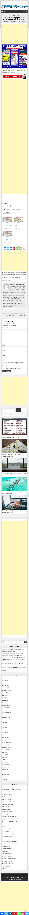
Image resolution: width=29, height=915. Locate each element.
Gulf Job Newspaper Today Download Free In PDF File (14, 18)
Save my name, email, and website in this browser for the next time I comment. (13, 363)
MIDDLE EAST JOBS (7, 843)
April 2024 (5, 700)
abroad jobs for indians (8, 275)
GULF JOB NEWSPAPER (15, 15)
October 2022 (5, 744)
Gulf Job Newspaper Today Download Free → (14, 313)
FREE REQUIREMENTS (8, 816)
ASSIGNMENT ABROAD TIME (9, 789)
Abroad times (17, 275)
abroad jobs (11, 274)
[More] (20, 248)
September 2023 (6, 717)
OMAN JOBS (5, 848)
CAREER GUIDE (6, 806)
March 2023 (5, 732)
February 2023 (6, 734)
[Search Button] (26, 11)
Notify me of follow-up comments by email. (14, 366)
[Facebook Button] (24, 11)
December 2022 (6, 739)
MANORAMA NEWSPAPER (9, 841)
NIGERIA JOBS (6, 846)
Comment (5, 327)
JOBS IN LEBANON (7, 834)
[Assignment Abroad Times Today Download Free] (7, 219)
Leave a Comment (22, 21)
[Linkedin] (11, 248)
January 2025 (5, 685)
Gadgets (4, 819)
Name (4, 345)
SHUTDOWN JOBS (7, 861)
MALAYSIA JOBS (6, 838)
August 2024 (5, 692)
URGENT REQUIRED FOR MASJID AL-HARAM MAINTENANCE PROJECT (13, 669)
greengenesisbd (6, 657)
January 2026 (5, 677)
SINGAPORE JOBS (6, 863)
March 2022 (5, 762)
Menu (5, 11)
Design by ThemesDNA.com (14, 879)
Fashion (4, 814)
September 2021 (6, 777)
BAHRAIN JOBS (6, 794)
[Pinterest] (14, 248)
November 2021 (6, 772)
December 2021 (6, 769)
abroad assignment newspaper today (17, 272)
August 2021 (5, 779)
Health (4, 826)
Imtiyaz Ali (5, 663)
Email (4, 350)
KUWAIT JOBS (6, 836)
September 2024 (6, 690)
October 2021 (5, 774)
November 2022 (6, 742)
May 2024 (4, 697)
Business (4, 796)
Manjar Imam (6, 21)
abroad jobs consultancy (20, 274)
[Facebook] (5, 248)
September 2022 (6, 747)
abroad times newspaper (14, 277)
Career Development (7, 804)
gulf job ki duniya (19, 278)
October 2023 (5, 715)
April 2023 (5, 730)
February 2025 (6, 682)
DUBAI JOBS (5, 809)
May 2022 (4, 757)
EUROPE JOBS (6, 811)
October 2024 (5, 687)
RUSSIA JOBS (5, 856)
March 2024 (5, 702)
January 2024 (5, 707)
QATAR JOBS (5, 853)
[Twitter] (8, 248)
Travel (4, 868)
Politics (4, 851)
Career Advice (6, 799)
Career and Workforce (8, 801)
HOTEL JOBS (5, 829)
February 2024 (6, 705)
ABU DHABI (5, 786)
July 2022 (4, 752)
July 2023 (4, 722)
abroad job (5, 274)
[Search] (18, 410)
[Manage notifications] (25, 911)
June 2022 (5, 754)
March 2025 (5, 680)
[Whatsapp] (17, 248)
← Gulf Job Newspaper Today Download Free (14, 315)
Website (4, 355)
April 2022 (5, 759)
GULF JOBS (5, 824)
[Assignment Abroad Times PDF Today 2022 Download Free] (7, 233)
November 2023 (6, 712)
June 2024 (5, 695)
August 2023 (5, 720)
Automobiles (5, 791)
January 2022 (5, 767)
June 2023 (5, 725)
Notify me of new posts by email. (12, 368)
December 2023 (6, 710)
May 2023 (4, 727)
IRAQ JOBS (5, 831)
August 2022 (5, 749)
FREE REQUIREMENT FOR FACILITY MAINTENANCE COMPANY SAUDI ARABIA (14, 659)
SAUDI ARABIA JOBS (7, 858)
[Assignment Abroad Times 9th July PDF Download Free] (19, 219)
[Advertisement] (14, 34)
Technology (5, 866)
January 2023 (5, 737)
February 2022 (6, 764)
